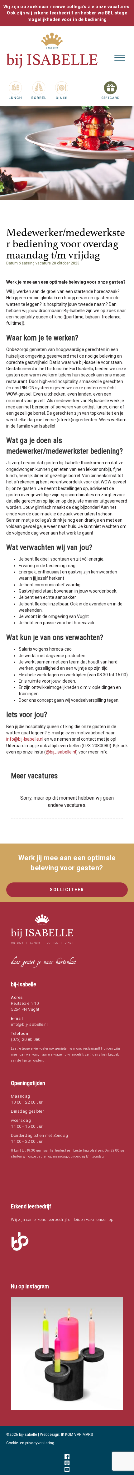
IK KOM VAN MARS (77, 1434)
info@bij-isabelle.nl (29, 1024)
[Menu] (120, 58)
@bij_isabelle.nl (61, 751)
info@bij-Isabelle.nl (24, 739)
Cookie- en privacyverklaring (30, 1443)
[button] (67, 1353)
